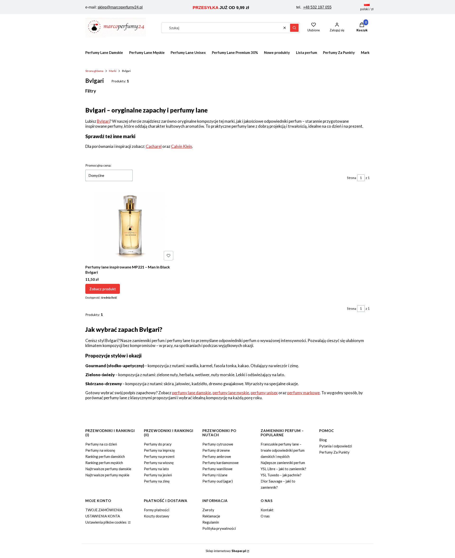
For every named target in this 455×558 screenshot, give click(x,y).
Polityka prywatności (219, 528)
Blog (323, 440)
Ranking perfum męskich (104, 462)
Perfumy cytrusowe (217, 444)
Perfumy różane (215, 475)
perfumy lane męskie (231, 392)
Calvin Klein (181, 146)
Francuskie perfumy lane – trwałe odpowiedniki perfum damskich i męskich (283, 450)
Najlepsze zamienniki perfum (283, 462)
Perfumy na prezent (159, 456)
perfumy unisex (264, 392)
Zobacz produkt (102, 289)
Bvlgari (103, 121)
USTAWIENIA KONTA (102, 516)
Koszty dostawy (156, 516)
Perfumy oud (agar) (217, 481)
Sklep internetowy (226, 551)
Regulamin (210, 522)
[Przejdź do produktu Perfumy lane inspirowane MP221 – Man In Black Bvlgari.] (130, 226)
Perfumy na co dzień (101, 444)
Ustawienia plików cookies (106, 522)
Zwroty (208, 510)
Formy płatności (156, 510)
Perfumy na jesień (158, 475)
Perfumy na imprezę (159, 450)
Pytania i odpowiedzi (335, 446)
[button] (294, 28)
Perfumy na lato (156, 469)
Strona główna (94, 71)
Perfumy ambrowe (216, 456)
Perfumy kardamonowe (220, 462)
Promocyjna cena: (98, 165)
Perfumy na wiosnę (100, 450)
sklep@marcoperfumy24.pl (120, 7)
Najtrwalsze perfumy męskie (107, 475)
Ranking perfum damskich (105, 456)
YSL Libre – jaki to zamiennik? (283, 469)
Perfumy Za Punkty (334, 452)
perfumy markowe (303, 392)
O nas (265, 516)
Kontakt (267, 510)
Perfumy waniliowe (217, 469)
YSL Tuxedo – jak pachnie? (281, 475)
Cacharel (154, 146)
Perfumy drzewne (216, 450)
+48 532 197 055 (317, 7)
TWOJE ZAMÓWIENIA (103, 510)
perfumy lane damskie (191, 392)
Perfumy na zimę (157, 481)
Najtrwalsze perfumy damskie (108, 469)
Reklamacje (211, 516)
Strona (351, 178)
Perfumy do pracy (158, 444)
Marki (112, 71)
